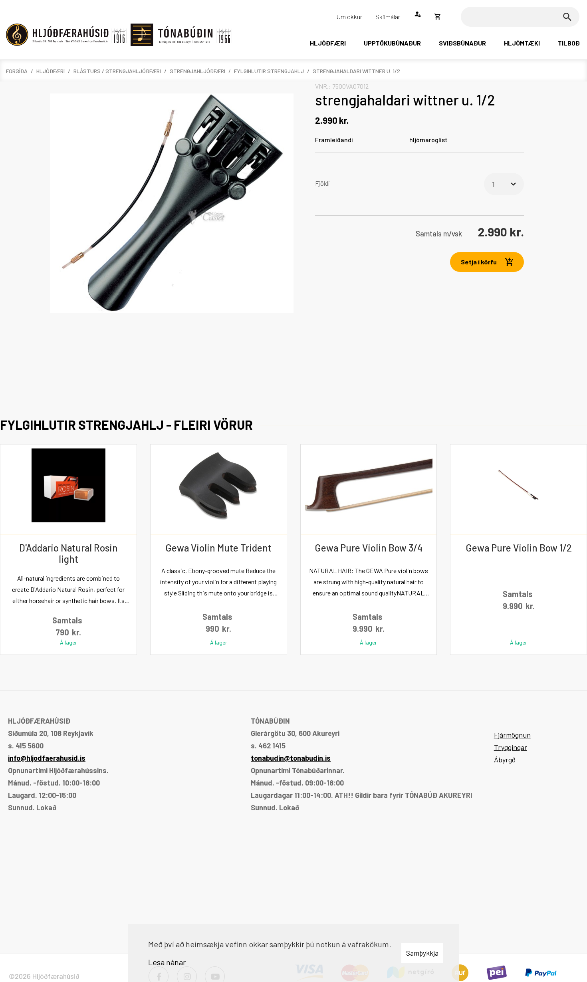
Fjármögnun (512, 734)
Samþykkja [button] (422, 953)
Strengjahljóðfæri (197, 70)
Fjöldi (322, 183)
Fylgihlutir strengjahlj (269, 70)
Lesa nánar (167, 962)
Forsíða (17, 70)
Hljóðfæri (50, 70)
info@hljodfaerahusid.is (46, 758)
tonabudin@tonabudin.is (291, 758)
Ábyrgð (505, 759)
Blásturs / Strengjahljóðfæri (117, 70)
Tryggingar (510, 747)
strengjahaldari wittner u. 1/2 (356, 70)
